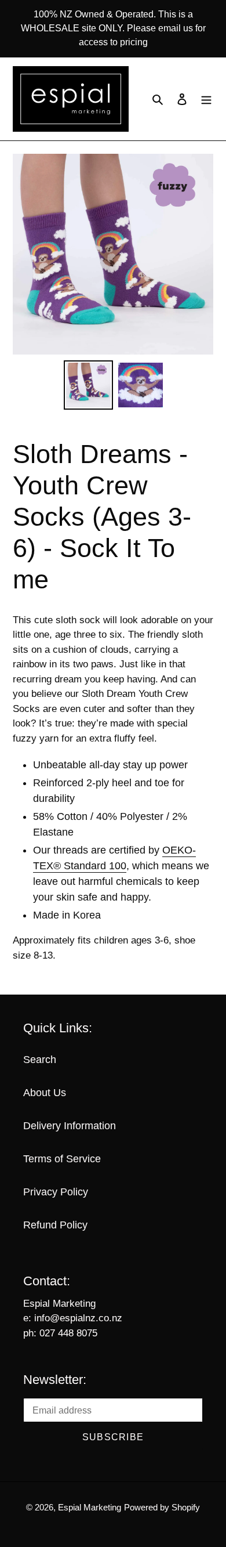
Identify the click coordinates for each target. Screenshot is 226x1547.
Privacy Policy (55, 1192)
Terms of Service (62, 1159)
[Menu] (206, 99)
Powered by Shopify (162, 1507)
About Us (44, 1092)
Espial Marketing (89, 1507)
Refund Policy (55, 1225)
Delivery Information (69, 1126)
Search (39, 1059)
